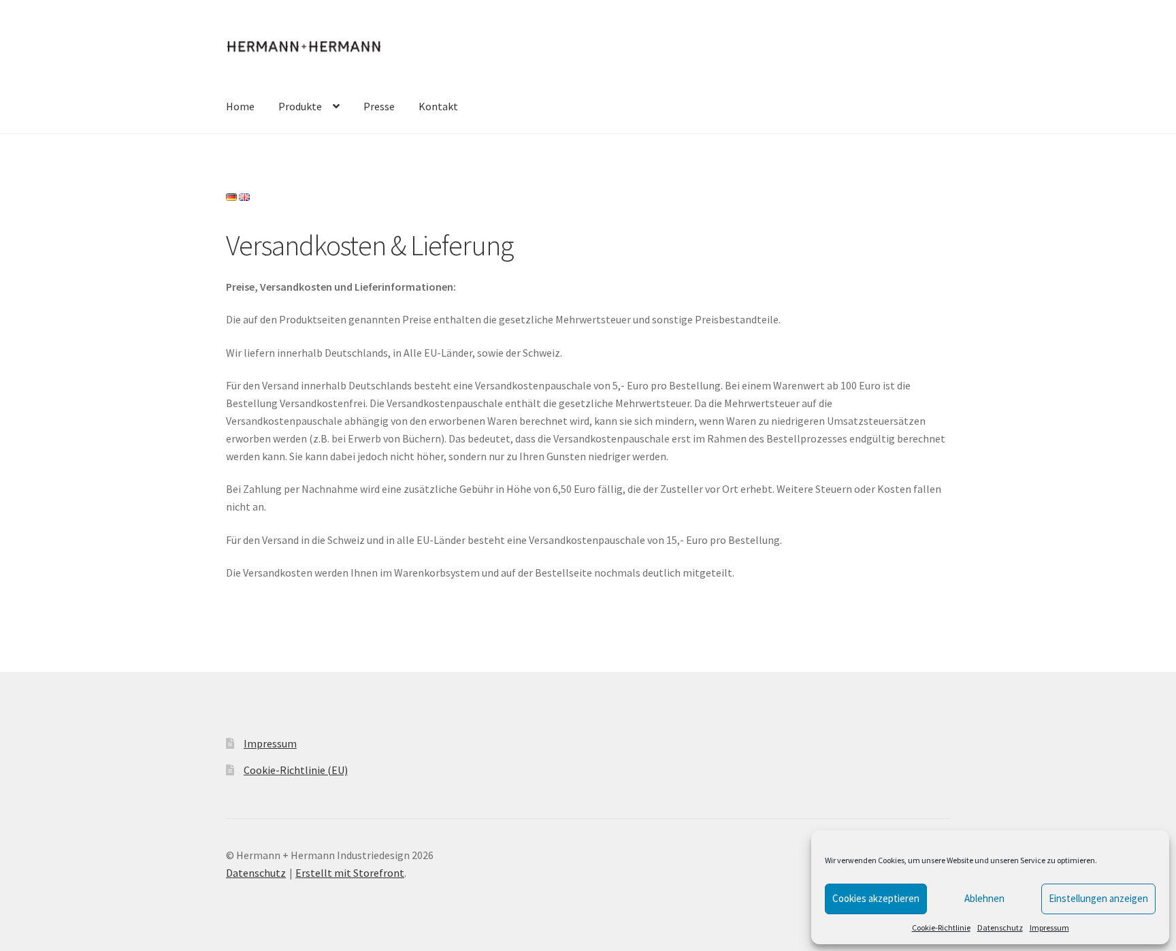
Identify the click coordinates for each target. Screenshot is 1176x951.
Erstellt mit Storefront (349, 873)
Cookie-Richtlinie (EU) (296, 770)
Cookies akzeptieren (875, 898)
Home (240, 106)
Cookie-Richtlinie (941, 927)
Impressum (1049, 927)
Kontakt (438, 106)
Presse (379, 106)
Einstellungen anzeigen (1098, 898)
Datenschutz (1000, 927)
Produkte (300, 106)
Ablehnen (984, 898)
